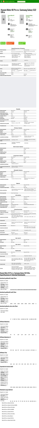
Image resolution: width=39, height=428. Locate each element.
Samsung (28, 15)
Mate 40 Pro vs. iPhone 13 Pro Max (8, 407)
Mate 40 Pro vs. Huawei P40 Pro (8, 411)
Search (16, 1)
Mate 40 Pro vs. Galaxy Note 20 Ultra (8, 420)
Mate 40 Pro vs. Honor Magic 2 (7, 415)
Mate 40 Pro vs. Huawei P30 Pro (8, 418)
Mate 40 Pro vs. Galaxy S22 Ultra (8, 402)
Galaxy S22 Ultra (29, 16)
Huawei (9, 15)
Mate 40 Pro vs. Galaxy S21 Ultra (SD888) (9, 405)
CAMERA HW (30, 31)
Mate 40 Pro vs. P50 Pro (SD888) (8, 409)
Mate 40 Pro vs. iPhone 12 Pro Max (8, 413)
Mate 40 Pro (11, 16)
